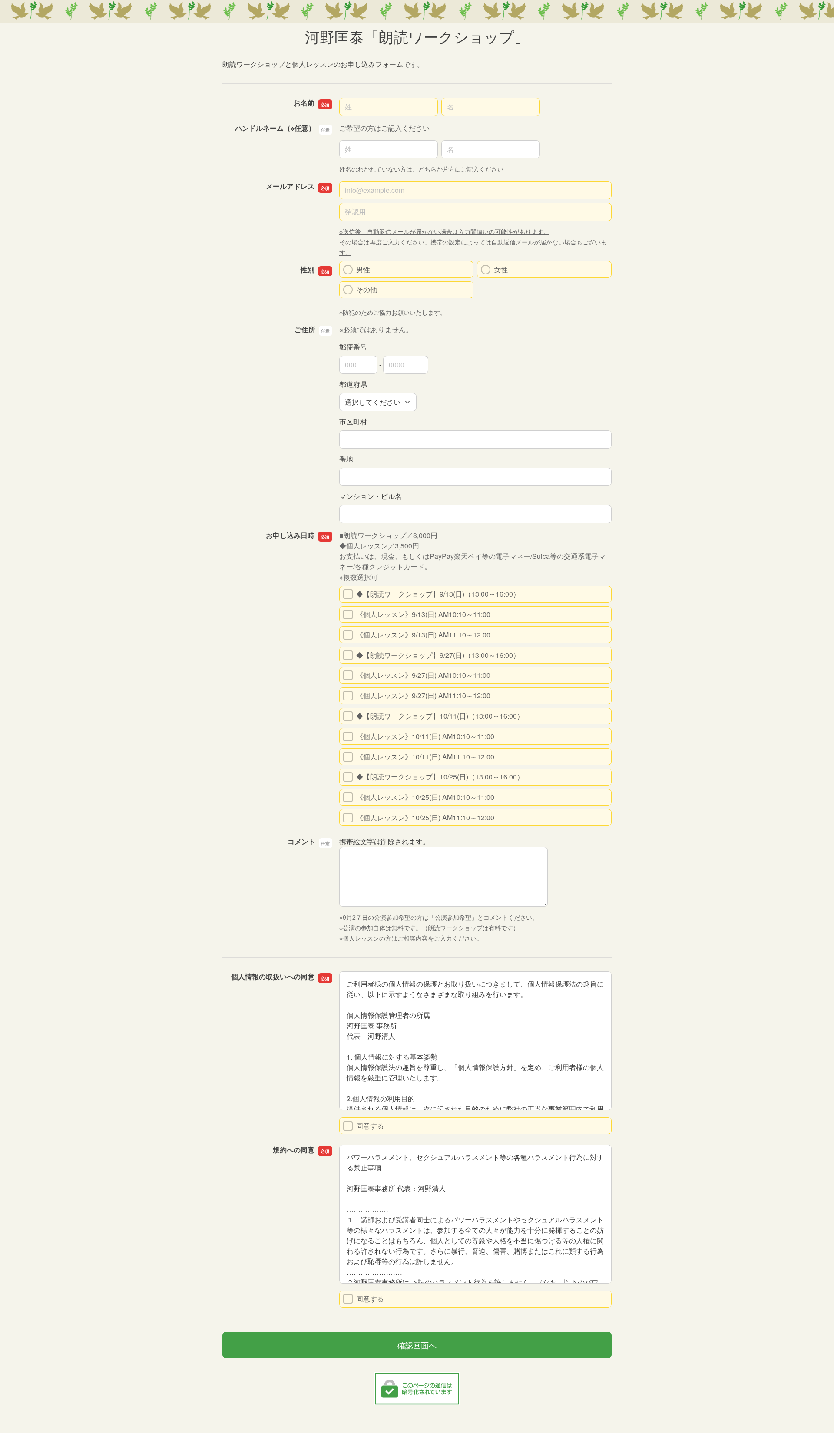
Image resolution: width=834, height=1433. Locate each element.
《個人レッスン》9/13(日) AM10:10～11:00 (423, 614)
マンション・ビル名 (370, 496)
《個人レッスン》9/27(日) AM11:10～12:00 (423, 695)
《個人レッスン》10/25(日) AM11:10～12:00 (425, 817)
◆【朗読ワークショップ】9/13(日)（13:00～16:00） (438, 594)
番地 (346, 459)
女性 (501, 269)
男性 (363, 269)
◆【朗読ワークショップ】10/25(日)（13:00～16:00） (440, 777)
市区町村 (353, 421)
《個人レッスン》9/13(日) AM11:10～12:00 (423, 635)
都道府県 (353, 384)
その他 (366, 289)
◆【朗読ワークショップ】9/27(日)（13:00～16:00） (438, 655)
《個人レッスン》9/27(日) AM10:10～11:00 (423, 675)
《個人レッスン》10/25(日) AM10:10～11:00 (425, 797)
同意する (370, 1126)
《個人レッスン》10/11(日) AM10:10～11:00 (425, 736)
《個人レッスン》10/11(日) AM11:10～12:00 (425, 757)
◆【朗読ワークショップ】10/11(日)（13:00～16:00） (440, 716)
